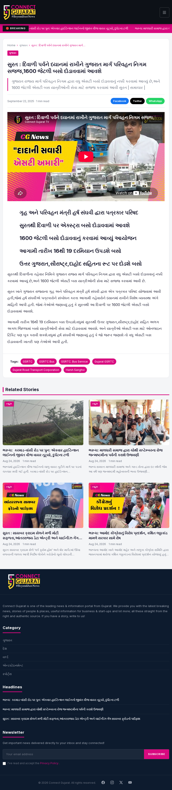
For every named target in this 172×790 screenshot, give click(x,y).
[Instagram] (112, 782)
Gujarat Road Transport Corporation (36, 370)
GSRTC (27, 361)
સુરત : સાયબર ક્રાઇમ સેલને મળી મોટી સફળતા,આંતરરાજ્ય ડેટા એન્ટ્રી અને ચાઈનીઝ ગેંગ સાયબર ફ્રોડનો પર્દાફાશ (41, 538)
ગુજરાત (23, 45)
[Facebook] (103, 782)
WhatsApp (155, 101)
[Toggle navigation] (164, 12)
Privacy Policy (49, 763)
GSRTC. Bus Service (74, 361)
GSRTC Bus (46, 361)
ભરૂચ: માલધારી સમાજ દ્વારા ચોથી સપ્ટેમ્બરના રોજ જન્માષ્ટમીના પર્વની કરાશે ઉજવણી (126, 452)
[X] (121, 782)
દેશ (5, 648)
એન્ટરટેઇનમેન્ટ (13, 665)
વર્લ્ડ (5, 657)
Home (11, 45)
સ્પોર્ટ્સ (7, 674)
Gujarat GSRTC (104, 361)
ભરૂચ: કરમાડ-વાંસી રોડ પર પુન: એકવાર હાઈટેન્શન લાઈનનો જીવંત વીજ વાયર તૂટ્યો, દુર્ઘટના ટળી (69, 28)
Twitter (137, 101)
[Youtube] (130, 782)
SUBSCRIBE (156, 754)
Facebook (119, 101)
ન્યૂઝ (9, 403)
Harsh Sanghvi (75, 370)
